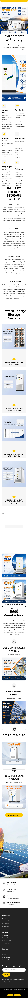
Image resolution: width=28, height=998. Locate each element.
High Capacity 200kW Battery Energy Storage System (14, 502)
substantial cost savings (14, 649)
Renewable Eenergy (14, 815)
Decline (17, 995)
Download (6, 943)
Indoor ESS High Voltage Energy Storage (14, 363)
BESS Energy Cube (14, 735)
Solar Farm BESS (14, 256)
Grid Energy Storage (14, 281)
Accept (10, 995)
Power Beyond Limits (14, 693)
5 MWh (6, 918)
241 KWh (6, 923)
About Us (6, 938)
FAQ (5, 952)
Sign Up (6, 974)
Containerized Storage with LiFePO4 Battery (14, 455)
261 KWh (6, 926)
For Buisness (7, 940)
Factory (6, 935)
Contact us (7, 957)
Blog (5, 954)
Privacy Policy (8, 960)
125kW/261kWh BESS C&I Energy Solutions (14, 409)
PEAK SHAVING (14, 229)
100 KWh (6, 921)
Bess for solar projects (14, 777)
